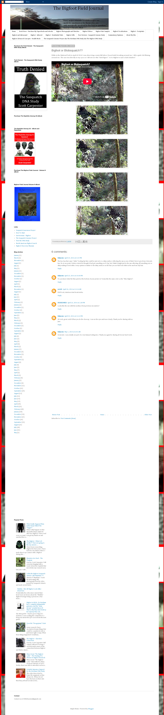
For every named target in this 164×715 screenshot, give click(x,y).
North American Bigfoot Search (26, 243)
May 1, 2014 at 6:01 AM (72, 332)
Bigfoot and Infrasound (19, 35)
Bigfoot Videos (87, 31)
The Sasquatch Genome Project (26, 238)
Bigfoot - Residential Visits (54, 35)
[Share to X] (81, 241)
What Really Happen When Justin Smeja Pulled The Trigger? (35, 526)
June (15, 297)
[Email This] (76, 241)
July (15, 266)
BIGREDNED (62, 303)
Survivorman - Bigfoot (23, 235)
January (16, 255)
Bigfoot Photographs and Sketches (67, 31)
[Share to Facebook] (84, 241)
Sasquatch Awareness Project (25, 230)
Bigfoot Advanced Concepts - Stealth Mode (26, 39)
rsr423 (60, 289)
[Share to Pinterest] (86, 241)
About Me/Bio (131, 35)
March (16, 258)
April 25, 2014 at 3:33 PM (73, 258)
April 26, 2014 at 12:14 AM (72, 289)
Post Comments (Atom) (68, 418)
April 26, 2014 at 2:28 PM (76, 303)
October (17, 279)
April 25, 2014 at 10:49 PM (73, 276)
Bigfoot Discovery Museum (25, 246)
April (15, 284)
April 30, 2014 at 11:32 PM (73, 316)
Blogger (91, 709)
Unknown (61, 258)
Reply (59, 268)
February (17, 302)
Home (14, 31)
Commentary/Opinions (115, 35)
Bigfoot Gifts (70, 35)
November (17, 260)
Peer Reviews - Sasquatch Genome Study (91, 35)
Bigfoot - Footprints (137, 31)
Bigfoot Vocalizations (120, 31)
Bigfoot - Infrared (36, 35)
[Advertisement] (102, 395)
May (15, 268)
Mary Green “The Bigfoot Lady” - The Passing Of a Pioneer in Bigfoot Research (36, 656)
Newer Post (56, 415)
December (17, 273)
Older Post (148, 415)
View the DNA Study (22, 241)
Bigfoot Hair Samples (103, 31)
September (17, 313)
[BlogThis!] (79, 241)
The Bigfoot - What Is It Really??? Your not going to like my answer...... (35, 543)
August (16, 263)
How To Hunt (20, 233)
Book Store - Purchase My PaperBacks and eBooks (36, 31)
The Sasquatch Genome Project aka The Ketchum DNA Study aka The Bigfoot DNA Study (73, 39)
